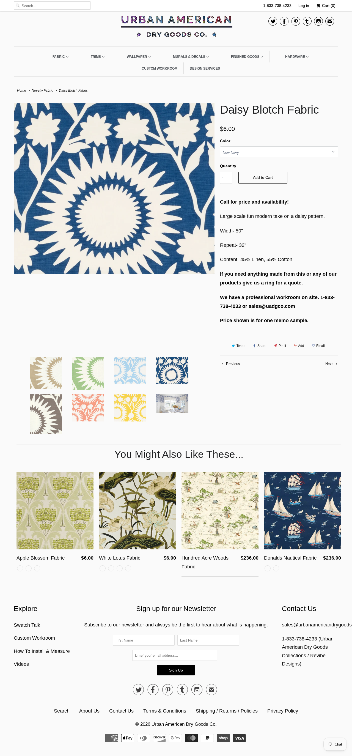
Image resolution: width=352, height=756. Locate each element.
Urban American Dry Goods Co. (184, 724)
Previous (232, 364)
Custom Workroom (34, 638)
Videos (21, 664)
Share (261, 346)
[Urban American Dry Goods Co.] (176, 27)
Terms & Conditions (164, 711)
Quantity (228, 166)
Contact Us (121, 711)
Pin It (282, 346)
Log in (303, 5)
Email (320, 346)
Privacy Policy (282, 711)
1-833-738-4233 (277, 5)
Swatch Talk (27, 625)
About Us (89, 711)
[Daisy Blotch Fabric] (114, 188)
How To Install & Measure (42, 651)
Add (301, 346)
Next (329, 364)
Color (225, 141)
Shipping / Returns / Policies (227, 711)
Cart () (328, 5)
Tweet (241, 346)
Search (62, 711)
